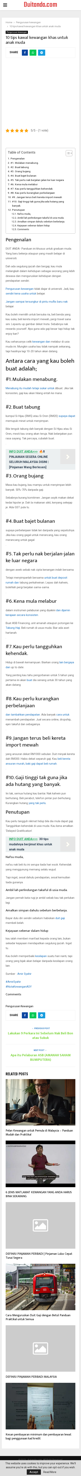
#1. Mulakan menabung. (25, 162)
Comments (23, 229)
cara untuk (62, 714)
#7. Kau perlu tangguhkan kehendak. (32, 188)
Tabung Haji (13, 628)
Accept (34, 1472)
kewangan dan (41, 341)
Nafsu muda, (24, 214)
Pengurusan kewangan (17, 32)
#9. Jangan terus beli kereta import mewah (37, 197)
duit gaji (60, 918)
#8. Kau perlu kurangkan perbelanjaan (33, 192)
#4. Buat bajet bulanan (23, 175)
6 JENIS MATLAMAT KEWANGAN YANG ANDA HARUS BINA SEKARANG (39, 1194)
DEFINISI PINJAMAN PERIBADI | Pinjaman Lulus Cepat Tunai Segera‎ (39, 1255)
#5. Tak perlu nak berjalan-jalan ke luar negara (37, 179)
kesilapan (41, 956)
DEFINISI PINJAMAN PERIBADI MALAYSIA (31, 1376)
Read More (49, 1472)
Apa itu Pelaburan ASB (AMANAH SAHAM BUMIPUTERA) (41, 1057)
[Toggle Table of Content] (67, 153)
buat (29, 680)
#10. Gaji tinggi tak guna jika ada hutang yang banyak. (38, 203)
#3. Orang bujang (21, 171)
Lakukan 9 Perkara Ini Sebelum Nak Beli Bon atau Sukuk (40, 1036)
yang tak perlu (37, 803)
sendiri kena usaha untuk (21, 293)
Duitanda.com (40, 5)
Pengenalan (18, 158)
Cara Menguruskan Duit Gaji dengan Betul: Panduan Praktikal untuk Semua (38, 1317)
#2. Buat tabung (20, 167)
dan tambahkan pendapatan (23, 714)
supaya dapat (67, 416)
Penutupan (18, 209)
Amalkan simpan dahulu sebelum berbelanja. (41, 221)
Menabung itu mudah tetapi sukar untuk (30, 388)
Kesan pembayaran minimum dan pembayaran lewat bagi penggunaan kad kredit (38, 1436)
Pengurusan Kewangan (19, 1006)
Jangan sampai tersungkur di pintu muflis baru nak (37, 301)
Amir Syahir (24, 974)
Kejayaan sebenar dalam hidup (33, 225)
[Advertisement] (40, 95)
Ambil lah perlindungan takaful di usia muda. (40, 218)
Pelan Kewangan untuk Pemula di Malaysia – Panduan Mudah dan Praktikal (39, 1132)
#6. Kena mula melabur (24, 184)
